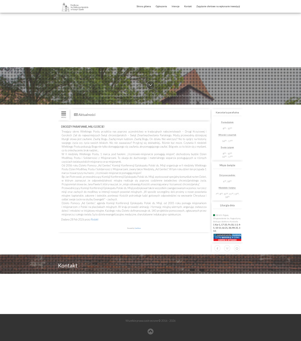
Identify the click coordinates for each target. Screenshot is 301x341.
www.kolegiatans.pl (74, 294)
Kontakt (188, 6)
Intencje (176, 6)
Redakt (94, 219)
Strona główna (144, 6)
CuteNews (138, 228)
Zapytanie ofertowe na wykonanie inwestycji (218, 6)
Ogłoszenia (161, 6)
